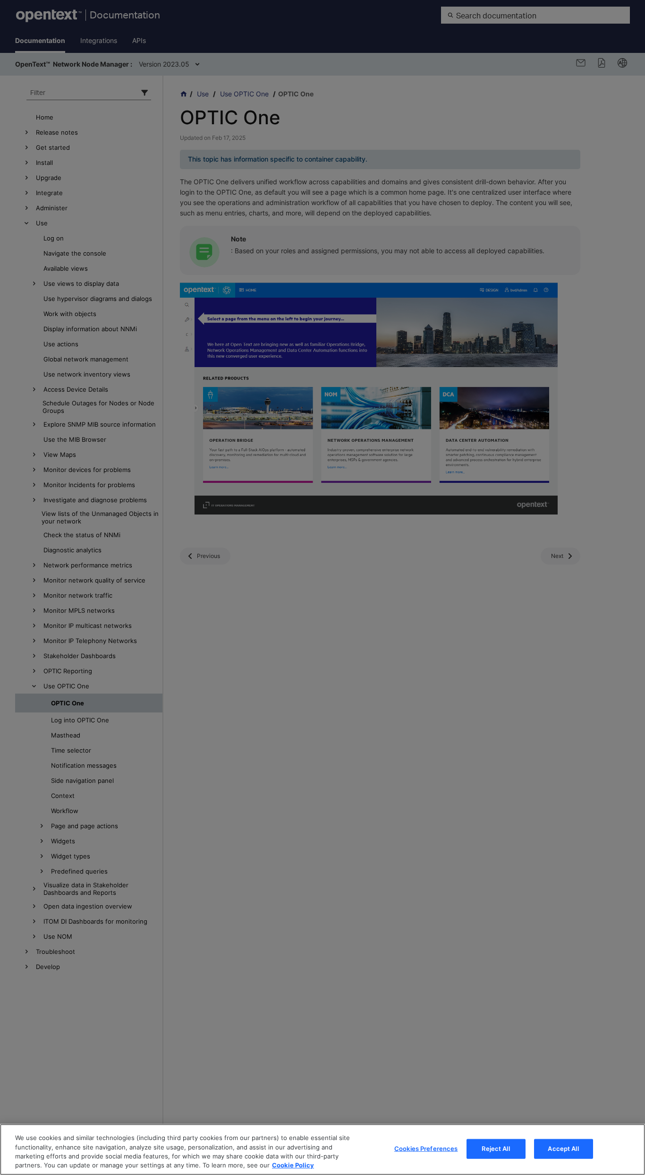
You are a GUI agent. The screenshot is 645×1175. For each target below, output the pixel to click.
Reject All (495, 1148)
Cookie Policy (293, 1165)
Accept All (563, 1148)
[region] (322, 1149)
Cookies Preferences (426, 1148)
